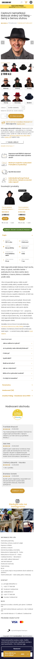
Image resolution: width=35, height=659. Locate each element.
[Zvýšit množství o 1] (7, 115)
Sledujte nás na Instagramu (17, 508)
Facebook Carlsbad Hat (11, 591)
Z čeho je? (6, 356)
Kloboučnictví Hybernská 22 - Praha (12, 554)
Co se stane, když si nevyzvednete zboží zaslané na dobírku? (16, 573)
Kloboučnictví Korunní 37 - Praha (11, 557)
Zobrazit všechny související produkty (17, 230)
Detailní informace (7, 146)
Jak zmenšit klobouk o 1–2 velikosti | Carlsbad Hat (16, 616)
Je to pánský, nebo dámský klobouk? (15, 351)
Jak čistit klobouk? (6, 564)
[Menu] (31, 2)
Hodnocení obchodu (17, 409)
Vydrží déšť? (7, 361)
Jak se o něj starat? (9, 371)
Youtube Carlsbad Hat (10, 599)
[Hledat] (21, 2)
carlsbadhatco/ (8, 594)
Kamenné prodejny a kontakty (10, 552)
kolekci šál (8, 137)
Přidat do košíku (17, 116)
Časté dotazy (5, 568)
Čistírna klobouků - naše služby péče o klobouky (16, 577)
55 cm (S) (5, 223)
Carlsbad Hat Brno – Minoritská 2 (11, 559)
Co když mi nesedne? (10, 381)
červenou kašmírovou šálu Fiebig (20, 135)
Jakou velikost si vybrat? (11, 346)
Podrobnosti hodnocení (25, 23)
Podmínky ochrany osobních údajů (12, 545)
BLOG (2, 570)
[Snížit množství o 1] (7, 117)
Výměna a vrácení (6, 550)
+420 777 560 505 (9, 589)
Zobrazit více (17, 494)
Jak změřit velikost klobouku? (10, 561)
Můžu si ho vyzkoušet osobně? (13, 376)
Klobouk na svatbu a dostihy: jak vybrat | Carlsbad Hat (16, 607)
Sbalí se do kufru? (9, 366)
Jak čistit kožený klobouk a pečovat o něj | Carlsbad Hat (14, 612)
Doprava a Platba (6, 547)
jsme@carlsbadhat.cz (10, 586)
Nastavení (16, 648)
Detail (5, 219)
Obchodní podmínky (7, 543)
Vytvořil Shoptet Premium (18, 633)
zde (24, 644)
